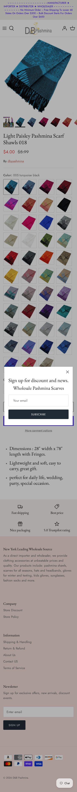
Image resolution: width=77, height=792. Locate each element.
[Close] (67, 371)
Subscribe (38, 414)
